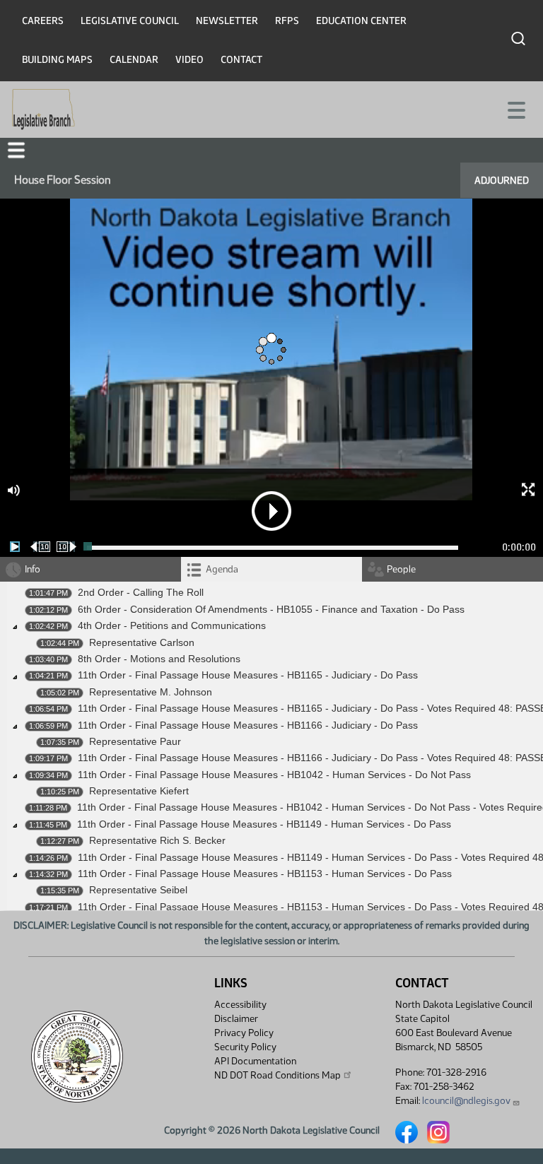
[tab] (271, 569)
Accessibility (240, 1005)
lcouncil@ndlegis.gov (466, 1101)
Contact (241, 60)
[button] (16, 150)
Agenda (222, 569)
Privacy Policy (244, 1033)
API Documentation (255, 1061)
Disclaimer (236, 1019)
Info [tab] (32, 569)
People (401, 569)
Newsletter (227, 21)
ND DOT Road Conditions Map (277, 1075)
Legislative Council (130, 21)
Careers (43, 21)
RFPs (287, 21)
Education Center (361, 21)
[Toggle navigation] (515, 109)
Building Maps (57, 60)
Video (189, 60)
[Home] (43, 109)
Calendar (134, 60)
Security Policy (245, 1047)
